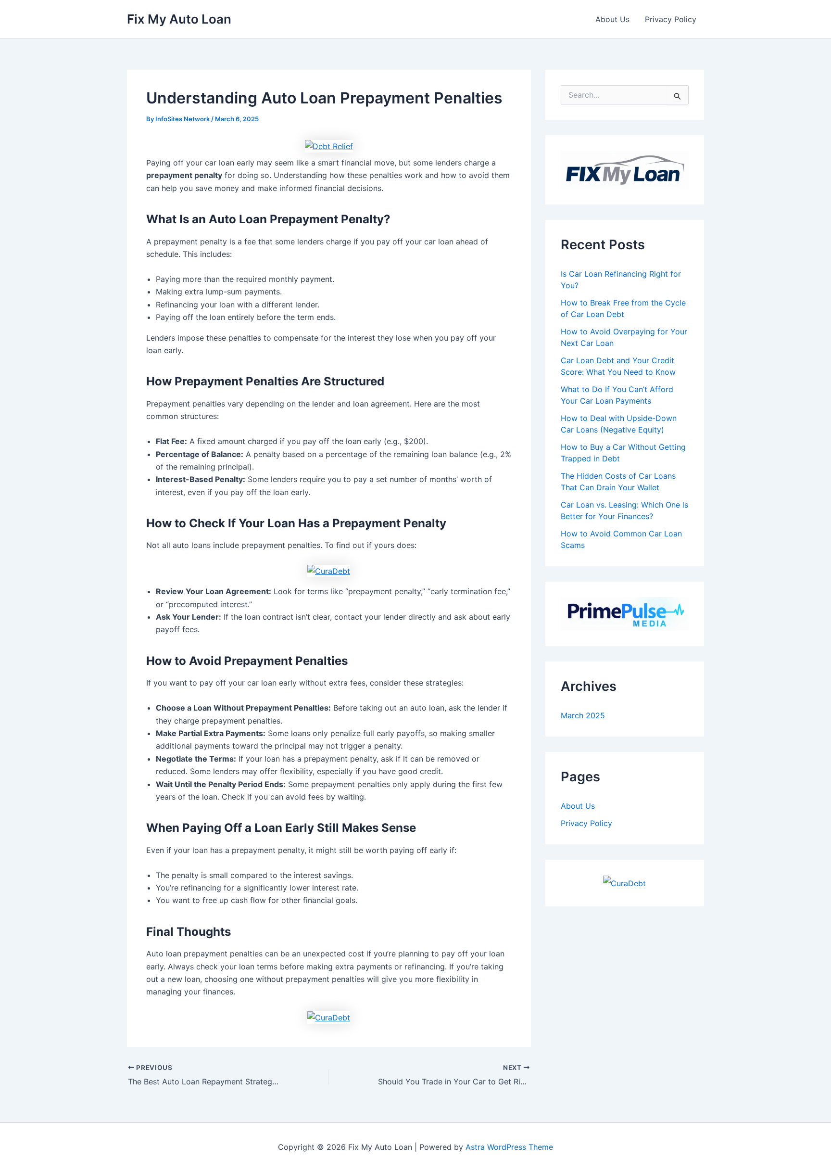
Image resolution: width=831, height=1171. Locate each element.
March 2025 (583, 715)
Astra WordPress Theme (509, 1147)
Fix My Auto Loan (179, 19)
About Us (612, 19)
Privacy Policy (670, 19)
